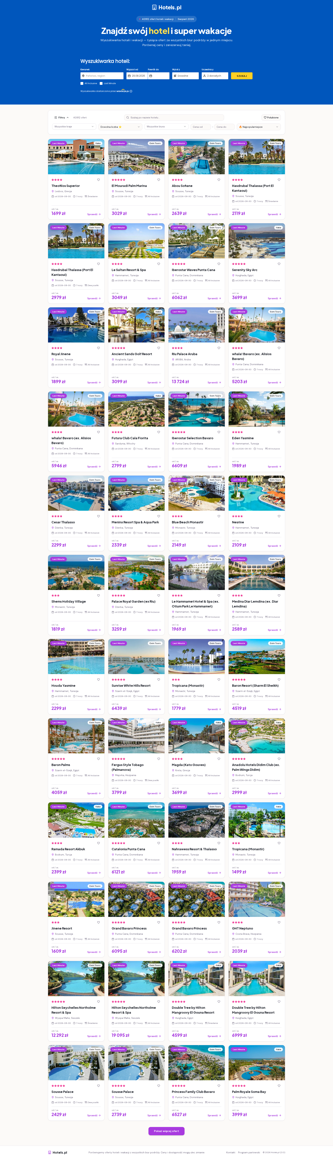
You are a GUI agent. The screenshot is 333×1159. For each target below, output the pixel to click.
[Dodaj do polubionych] (98, 180)
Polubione (273, 117)
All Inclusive (91, 83)
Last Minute (110, 83)
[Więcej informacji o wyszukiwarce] (131, 91)
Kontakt (230, 1152)
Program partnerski (249, 1152)
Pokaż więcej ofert (166, 1131)
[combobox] (120, 126)
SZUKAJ (242, 76)
